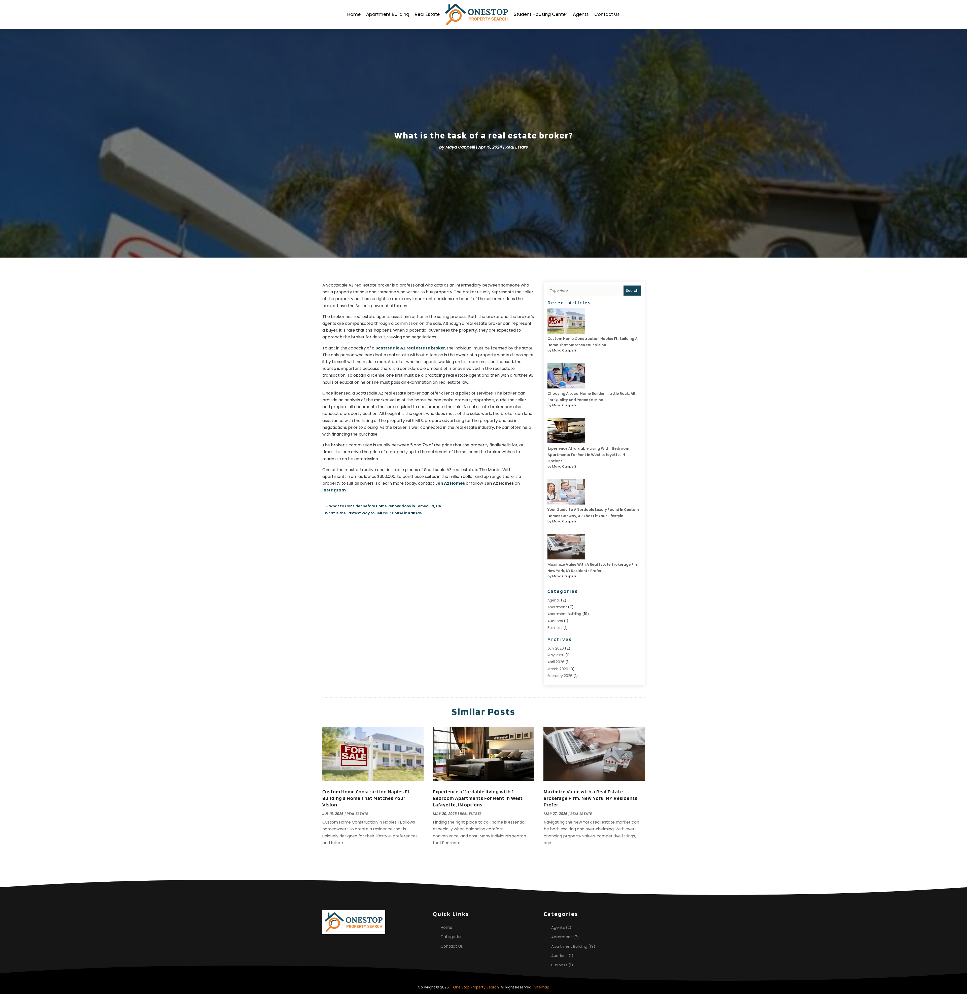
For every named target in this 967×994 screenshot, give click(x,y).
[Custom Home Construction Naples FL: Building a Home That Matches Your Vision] (566, 321)
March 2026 (557, 668)
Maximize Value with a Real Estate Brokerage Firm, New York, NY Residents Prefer (590, 798)
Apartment (557, 607)
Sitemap (541, 987)
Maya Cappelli (460, 147)
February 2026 (559, 675)
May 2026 (555, 655)
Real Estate (427, 14)
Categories (451, 937)
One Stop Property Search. (476, 987)
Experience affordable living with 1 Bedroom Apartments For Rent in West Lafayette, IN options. (588, 455)
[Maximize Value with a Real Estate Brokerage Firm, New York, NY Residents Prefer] (566, 547)
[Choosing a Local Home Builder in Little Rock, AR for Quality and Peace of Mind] (566, 376)
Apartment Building (387, 14)
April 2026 (555, 661)
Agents (581, 14)
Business (554, 627)
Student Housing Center (540, 14)
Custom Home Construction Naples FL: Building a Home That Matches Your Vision (366, 798)
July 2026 (555, 648)
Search (632, 290)
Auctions (555, 620)
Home (354, 14)
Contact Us (607, 14)
